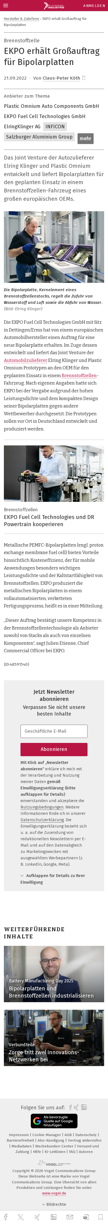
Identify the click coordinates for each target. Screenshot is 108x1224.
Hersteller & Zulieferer (21, 19)
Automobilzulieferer (25, 360)
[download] (86, 1217)
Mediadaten (22, 1146)
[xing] (38, 1217)
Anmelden (94, 5)
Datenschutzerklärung (42, 819)
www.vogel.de (54, 1193)
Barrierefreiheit (21, 1140)
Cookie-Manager (47, 1134)
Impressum (19, 1134)
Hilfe (37, 1151)
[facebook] (6, 1217)
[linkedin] (54, 1217)
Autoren (86, 1151)
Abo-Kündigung (51, 1140)
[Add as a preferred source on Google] (54, 1121)
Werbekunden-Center (54, 1146)
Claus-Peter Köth (61, 78)
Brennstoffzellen (79, 375)
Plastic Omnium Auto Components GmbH (51, 106)
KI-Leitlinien (55, 1151)
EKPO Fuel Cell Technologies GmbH (45, 116)
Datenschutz (86, 1134)
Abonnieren (54, 749)
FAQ (72, 1151)
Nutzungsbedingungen (41, 807)
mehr (85, 138)
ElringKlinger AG (22, 127)
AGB (69, 1134)
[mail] (70, 1217)
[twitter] (21, 1217)
